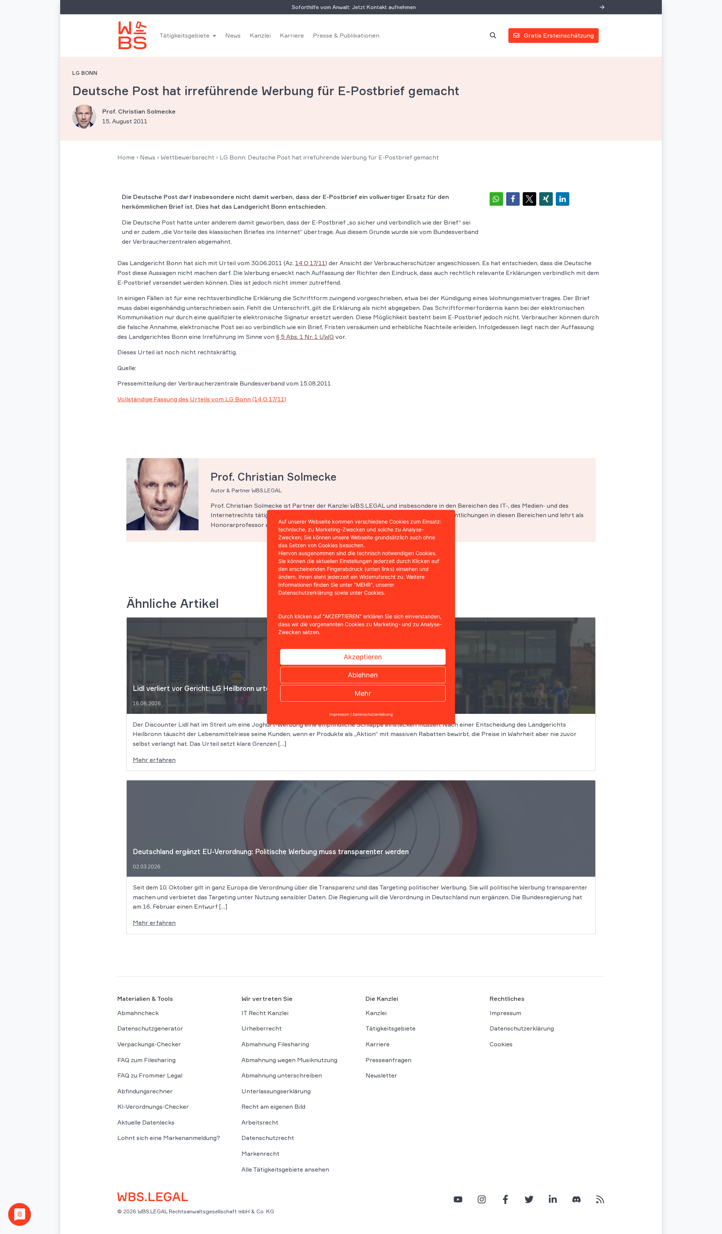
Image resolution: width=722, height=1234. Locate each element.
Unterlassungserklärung (276, 1091)
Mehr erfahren (154, 759)
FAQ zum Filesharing (146, 1060)
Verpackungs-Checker (149, 1044)
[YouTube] (458, 1199)
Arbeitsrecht (259, 1122)
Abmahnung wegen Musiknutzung (289, 1060)
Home (126, 157)
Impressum (505, 1013)
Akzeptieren (363, 656)
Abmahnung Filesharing (275, 1044)
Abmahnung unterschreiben (281, 1075)
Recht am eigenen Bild (273, 1106)
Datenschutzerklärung (522, 1028)
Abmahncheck (138, 1013)
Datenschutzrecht (267, 1137)
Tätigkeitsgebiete (184, 35)
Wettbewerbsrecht (187, 157)
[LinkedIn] (552, 1199)
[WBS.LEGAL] (132, 35)
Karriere (292, 35)
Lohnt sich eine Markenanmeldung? (168, 1137)
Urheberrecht (261, 1028)
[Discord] (576, 1199)
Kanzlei (260, 35)
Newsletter (381, 1075)
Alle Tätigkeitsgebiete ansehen (285, 1169)
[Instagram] (481, 1199)
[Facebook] (505, 1199)
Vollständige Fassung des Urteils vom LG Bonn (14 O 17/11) (201, 399)
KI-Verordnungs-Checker (153, 1106)
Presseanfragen (388, 1060)
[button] (496, 199)
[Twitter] (529, 1199)
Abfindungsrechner (145, 1091)
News (233, 35)
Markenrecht (260, 1153)
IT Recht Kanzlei (264, 1013)
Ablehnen (363, 674)
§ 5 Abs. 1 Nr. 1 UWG (305, 336)
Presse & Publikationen (346, 35)
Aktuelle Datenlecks (145, 1122)
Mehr (363, 693)
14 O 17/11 (310, 263)
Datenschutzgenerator (150, 1028)
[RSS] (600, 1199)
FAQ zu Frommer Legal (149, 1075)
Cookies (501, 1044)
